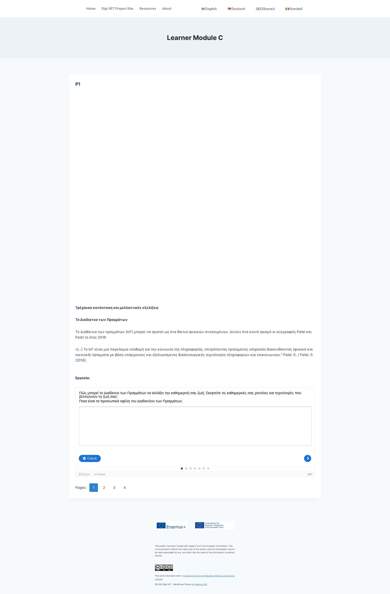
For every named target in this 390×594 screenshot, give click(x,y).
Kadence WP (201, 584)
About (166, 9)
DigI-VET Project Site (117, 9)
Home (90, 9)
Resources (148, 9)
